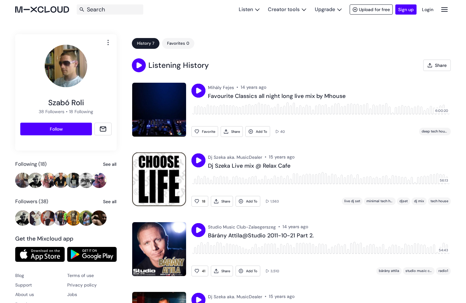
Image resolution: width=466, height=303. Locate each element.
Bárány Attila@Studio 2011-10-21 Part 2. (261, 236)
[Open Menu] (444, 9)
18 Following (81, 111)
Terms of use (80, 275)
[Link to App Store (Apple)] (40, 254)
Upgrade (325, 9)
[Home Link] (42, 9)
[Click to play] (198, 91)
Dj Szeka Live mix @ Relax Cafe (249, 166)
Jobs (72, 294)
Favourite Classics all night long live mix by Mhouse (277, 96)
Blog (19, 275)
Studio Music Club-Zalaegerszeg (242, 227)
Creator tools (284, 9)
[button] (139, 65)
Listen (246, 9)
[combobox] (108, 42)
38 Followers (51, 111)
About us (24, 294)
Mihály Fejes (221, 87)
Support (23, 285)
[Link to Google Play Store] (92, 254)
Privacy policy (82, 285)
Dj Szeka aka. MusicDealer (235, 157)
